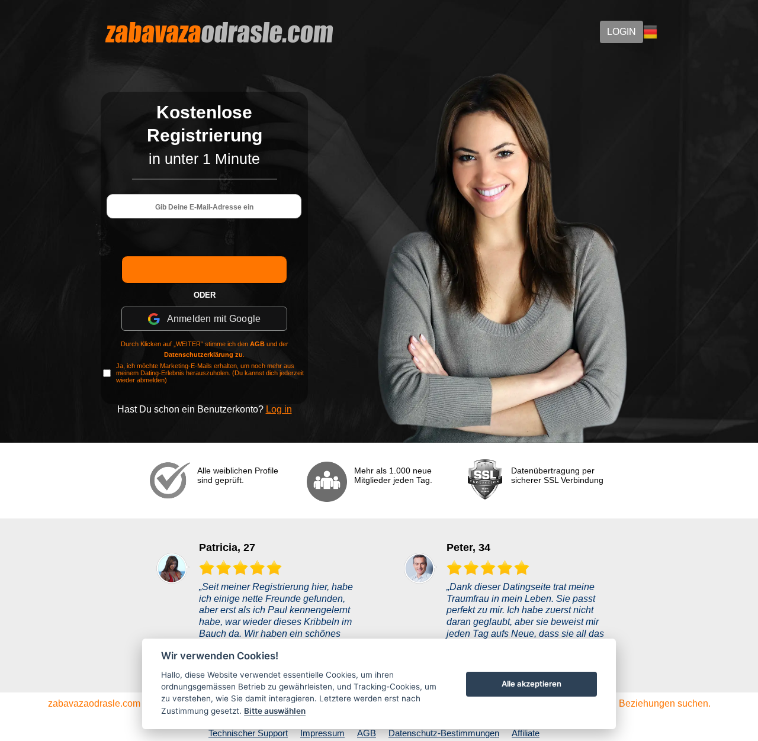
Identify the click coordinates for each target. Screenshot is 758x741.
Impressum (322, 733)
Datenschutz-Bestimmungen (443, 733)
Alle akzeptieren (531, 683)
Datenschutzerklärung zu (203, 354)
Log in (279, 409)
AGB (257, 343)
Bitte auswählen (275, 711)
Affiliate (525, 733)
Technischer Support (248, 733)
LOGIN (621, 32)
